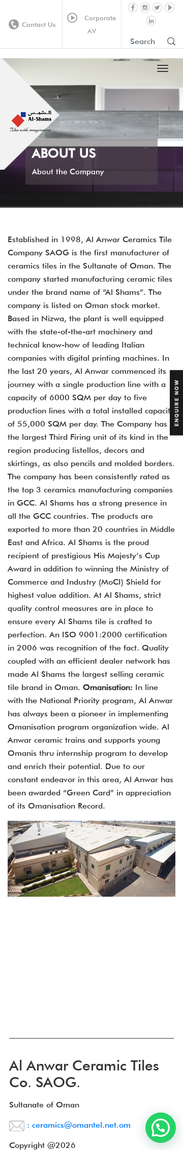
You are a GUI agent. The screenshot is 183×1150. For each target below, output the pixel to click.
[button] (160, 1128)
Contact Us (39, 24)
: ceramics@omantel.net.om (77, 1125)
